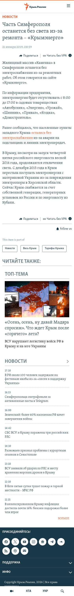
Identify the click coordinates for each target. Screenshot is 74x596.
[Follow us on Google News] (42, 542)
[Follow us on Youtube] (24, 542)
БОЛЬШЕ (63, 518)
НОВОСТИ (16, 361)
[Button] (28, 55)
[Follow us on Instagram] (33, 542)
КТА (28, 591)
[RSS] (6, 551)
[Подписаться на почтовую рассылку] (24, 551)
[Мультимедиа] (12, 591)
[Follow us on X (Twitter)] (15, 542)
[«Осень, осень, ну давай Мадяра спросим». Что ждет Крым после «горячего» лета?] (37, 299)
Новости (10, 17)
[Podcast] (15, 551)
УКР (45, 591)
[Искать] (62, 591)
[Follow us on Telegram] (51, 542)
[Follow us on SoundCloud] (61, 542)
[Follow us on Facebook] (6, 542)
